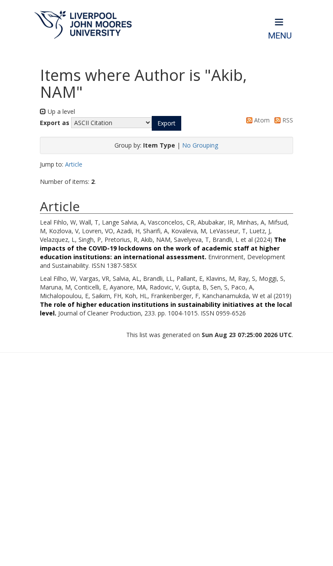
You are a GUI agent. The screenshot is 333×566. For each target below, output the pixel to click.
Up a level (60, 111)
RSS (287, 120)
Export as (54, 123)
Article (73, 164)
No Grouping (200, 145)
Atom (261, 120)
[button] (166, 123)
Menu (280, 36)
